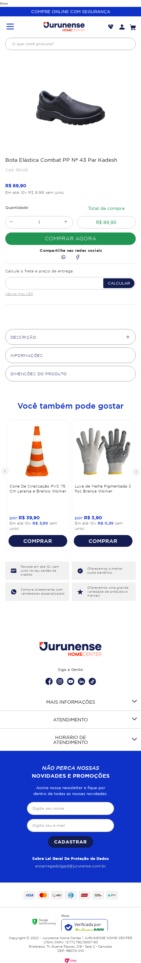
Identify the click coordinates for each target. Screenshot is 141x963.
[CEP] (70, 278)
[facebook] (77, 257)
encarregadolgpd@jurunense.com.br (70, 866)
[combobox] (70, 44)
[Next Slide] (136, 471)
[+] (65, 222)
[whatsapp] (63, 257)
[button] (10, 27)
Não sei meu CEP (19, 294)
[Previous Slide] (5, 471)
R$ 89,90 (106, 222)
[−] (11, 222)
